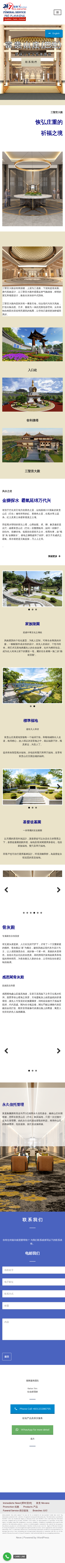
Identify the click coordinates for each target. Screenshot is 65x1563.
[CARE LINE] (7, 1556)
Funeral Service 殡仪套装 (15, 1510)
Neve (19, 1537)
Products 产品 (30, 1506)
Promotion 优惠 (11, 1506)
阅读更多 (53, 556)
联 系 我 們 (31, 61)
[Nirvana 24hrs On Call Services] (15, 12)
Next (58, 589)
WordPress (43, 1537)
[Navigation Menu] (57, 12)
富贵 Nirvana (42, 1503)
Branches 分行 (40, 1510)
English (56, 33)
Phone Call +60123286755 (35, 1408)
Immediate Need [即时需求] (17, 1503)
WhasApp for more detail (35, 1429)
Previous (7, 589)
